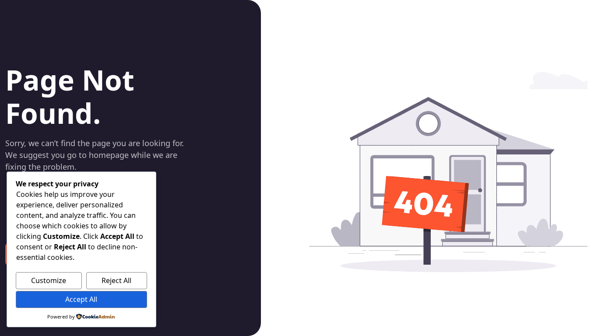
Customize (48, 280)
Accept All (81, 299)
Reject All (116, 280)
